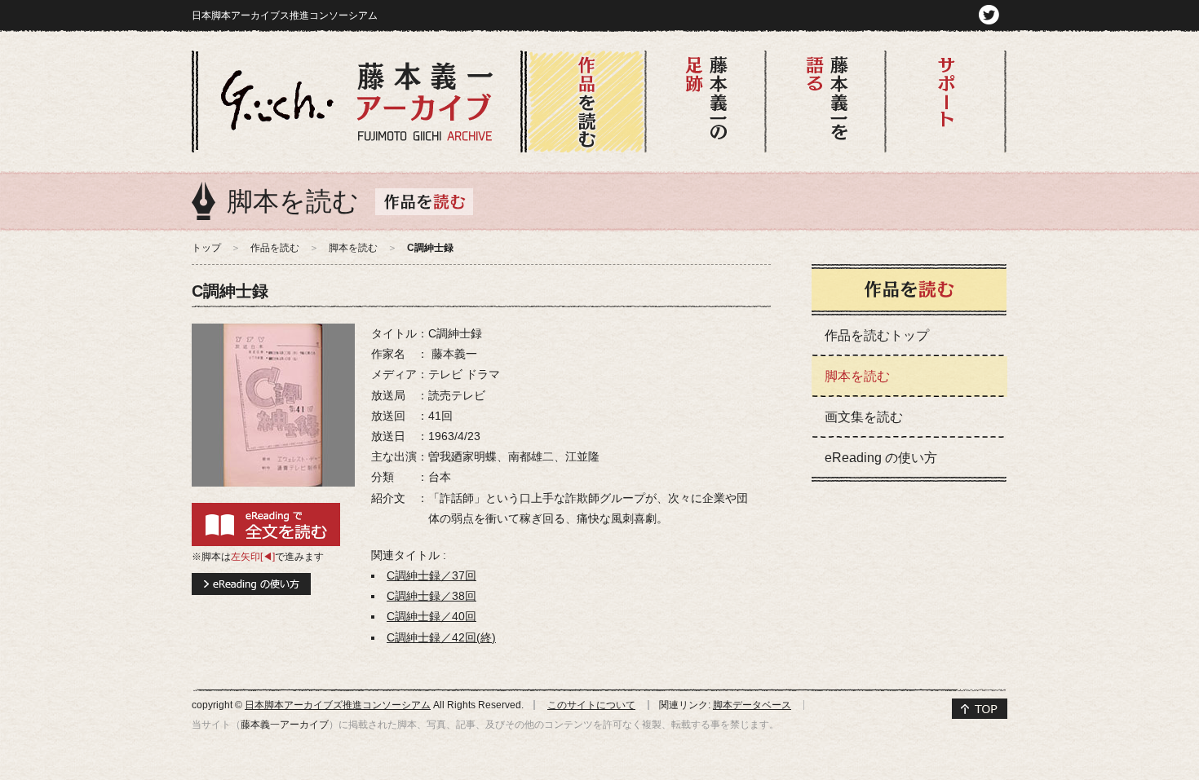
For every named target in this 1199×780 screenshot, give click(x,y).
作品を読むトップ (877, 335)
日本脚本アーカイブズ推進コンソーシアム (338, 705)
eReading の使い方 (881, 458)
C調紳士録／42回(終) (441, 637)
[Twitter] (989, 13)
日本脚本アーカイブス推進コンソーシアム (285, 15)
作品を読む (274, 247)
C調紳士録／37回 (431, 575)
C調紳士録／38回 (431, 595)
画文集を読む (864, 417)
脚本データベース (752, 705)
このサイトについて (591, 705)
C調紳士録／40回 (431, 616)
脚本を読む (353, 247)
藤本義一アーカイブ (285, 724)
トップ (206, 247)
